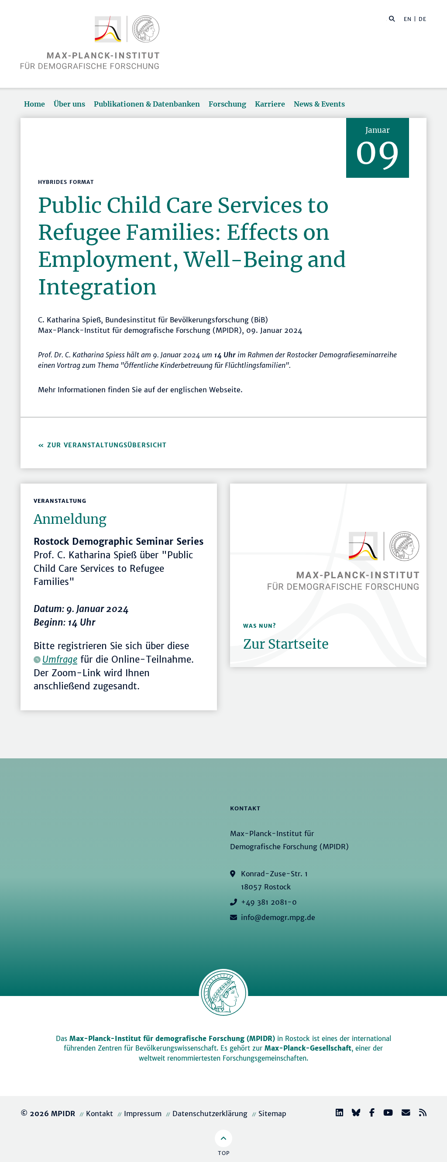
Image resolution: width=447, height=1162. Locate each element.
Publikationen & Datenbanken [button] (147, 104)
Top (224, 1153)
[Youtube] (384, 1113)
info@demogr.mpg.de (278, 917)
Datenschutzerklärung (210, 1113)
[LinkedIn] (336, 1113)
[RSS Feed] (419, 1113)
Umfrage (59, 659)
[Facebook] (368, 1113)
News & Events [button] (319, 104)
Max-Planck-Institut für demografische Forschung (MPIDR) (172, 1038)
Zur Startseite (286, 644)
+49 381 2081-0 (269, 902)
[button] (392, 18)
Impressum (143, 1113)
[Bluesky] (353, 1113)
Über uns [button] (69, 104)
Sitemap (272, 1113)
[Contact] (402, 1113)
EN (408, 19)
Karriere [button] (270, 104)
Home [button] (34, 104)
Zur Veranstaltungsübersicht (107, 445)
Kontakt (99, 1113)
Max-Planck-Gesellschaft (308, 1048)
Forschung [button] (227, 104)
